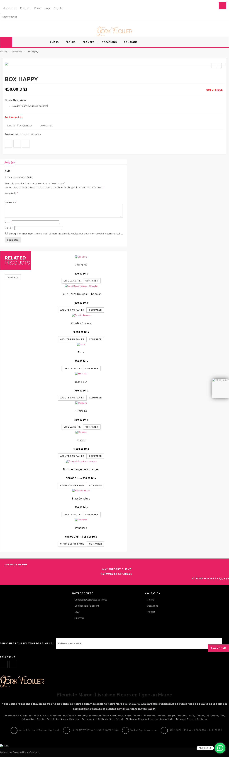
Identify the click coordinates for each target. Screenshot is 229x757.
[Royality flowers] (81, 316)
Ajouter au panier (72, 310)
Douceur (81, 440)
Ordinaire (81, 411)
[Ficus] (81, 345)
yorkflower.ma (133, 704)
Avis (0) (9, 162)
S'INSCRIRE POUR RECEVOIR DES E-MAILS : (27, 643)
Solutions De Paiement (87, 605)
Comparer (46, 125)
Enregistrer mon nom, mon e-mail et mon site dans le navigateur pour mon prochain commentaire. (66, 233)
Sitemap (79, 618)
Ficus (81, 352)
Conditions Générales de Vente (91, 599)
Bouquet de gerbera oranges (81, 469)
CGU (77, 612)
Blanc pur (81, 381)
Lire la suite (72, 281)
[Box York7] (81, 258)
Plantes (151, 612)
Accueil (4, 52)
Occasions (17, 52)
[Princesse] (81, 520)
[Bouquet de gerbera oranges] (81, 462)
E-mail (9, 228)
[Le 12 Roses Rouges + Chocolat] (81, 287)
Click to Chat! (205, 748)
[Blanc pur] (81, 374)
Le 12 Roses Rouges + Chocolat (81, 294)
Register (59, 8)
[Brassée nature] (81, 491)
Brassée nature (81, 498)
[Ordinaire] (81, 404)
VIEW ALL (13, 277)
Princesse (81, 527)
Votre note (11, 193)
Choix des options (72, 485)
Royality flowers (81, 323)
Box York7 (81, 264)
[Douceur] (81, 433)
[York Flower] (114, 31)
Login (48, 8)
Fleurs (24, 134)
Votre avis (11, 202)
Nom (8, 222)
